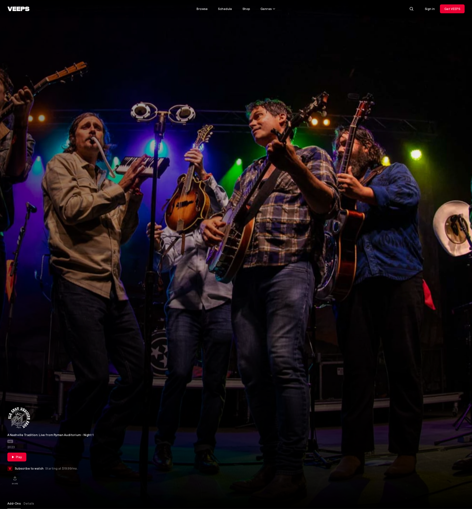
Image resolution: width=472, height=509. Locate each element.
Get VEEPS (452, 9)
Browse (202, 9)
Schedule (225, 9)
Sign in (430, 9)
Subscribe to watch (46, 468)
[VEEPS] (18, 9)
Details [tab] (29, 503)
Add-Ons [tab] (14, 503)
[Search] (411, 8)
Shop (246, 9)
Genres (266, 9)
